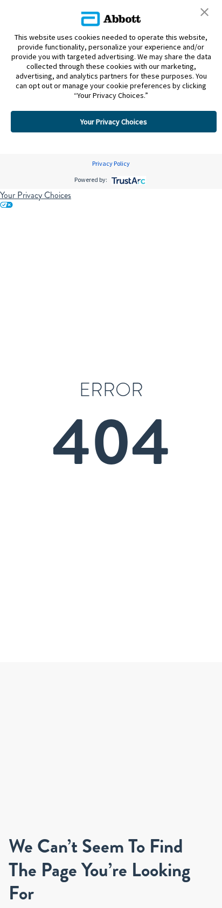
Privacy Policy (111, 163)
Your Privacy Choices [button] (113, 121)
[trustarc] (127, 179)
